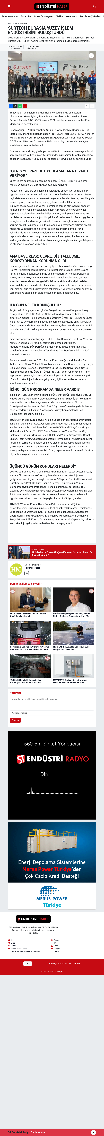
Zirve (56, 946)
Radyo (56, 940)
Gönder (15, 720)
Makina (59, 16)
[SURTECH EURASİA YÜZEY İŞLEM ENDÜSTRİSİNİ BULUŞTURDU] (52, 77)
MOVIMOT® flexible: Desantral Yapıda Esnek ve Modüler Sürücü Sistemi (70, 681)
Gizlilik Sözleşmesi (19, 948)
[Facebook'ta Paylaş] (11, 106)
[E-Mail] (26, 573)
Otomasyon (71, 16)
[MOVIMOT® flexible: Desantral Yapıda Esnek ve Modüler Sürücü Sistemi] (73, 666)
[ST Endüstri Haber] (52, 6)
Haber (13, 940)
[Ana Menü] (9, 6)
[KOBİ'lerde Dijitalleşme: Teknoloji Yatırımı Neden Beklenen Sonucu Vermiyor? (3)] (73, 599)
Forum (13, 946)
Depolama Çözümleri (90, 16)
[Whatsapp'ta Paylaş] (20, 106)
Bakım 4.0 (26, 16)
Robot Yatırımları (10, 16)
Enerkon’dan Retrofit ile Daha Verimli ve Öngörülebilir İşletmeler (28, 614)
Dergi (13, 943)
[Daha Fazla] (25, 106)
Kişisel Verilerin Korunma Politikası (25, 951)
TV (55, 943)
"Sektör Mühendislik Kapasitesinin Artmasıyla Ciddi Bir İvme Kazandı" (26, 681)
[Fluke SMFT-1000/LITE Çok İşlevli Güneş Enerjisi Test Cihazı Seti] (73, 632)
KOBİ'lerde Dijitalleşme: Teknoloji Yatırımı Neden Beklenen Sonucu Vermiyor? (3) (72, 614)
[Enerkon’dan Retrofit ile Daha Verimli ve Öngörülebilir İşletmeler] (30, 599)
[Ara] (94, 6)
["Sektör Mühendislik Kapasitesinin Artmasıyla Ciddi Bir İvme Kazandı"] (30, 666)
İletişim (57, 948)
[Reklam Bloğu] (52, 775)
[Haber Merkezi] (16, 569)
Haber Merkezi (32, 567)
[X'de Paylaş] (15, 106)
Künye (56, 951)
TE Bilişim (58, 971)
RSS (29, 963)
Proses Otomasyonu (43, 16)
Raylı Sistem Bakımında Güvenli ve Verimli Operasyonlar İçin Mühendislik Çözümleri (29, 648)
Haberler (12, 23)
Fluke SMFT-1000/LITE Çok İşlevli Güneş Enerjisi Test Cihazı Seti (71, 648)
